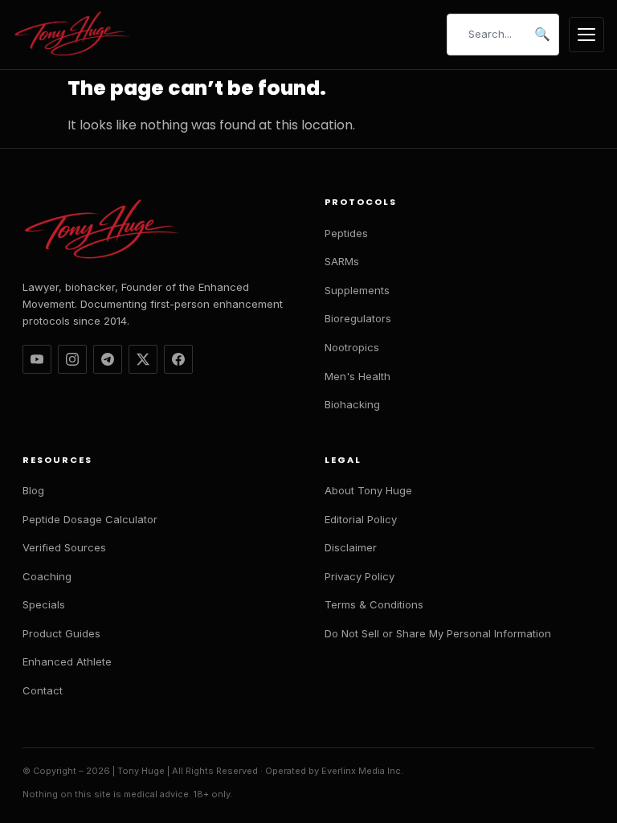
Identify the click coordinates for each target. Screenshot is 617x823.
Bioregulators (358, 318)
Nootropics (352, 347)
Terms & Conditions (374, 604)
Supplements (357, 290)
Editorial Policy (361, 519)
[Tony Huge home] (73, 34)
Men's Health (357, 376)
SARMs (342, 261)
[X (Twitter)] (143, 359)
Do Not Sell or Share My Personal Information (438, 633)
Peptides (346, 233)
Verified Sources (64, 547)
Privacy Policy (359, 576)
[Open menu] (586, 34)
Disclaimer (351, 547)
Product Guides (61, 633)
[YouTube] (36, 359)
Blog (33, 490)
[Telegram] (107, 359)
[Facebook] (178, 359)
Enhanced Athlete (67, 661)
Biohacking (352, 404)
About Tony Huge (368, 490)
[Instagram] (72, 359)
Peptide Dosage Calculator (89, 519)
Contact (42, 690)
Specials (43, 604)
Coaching (47, 576)
